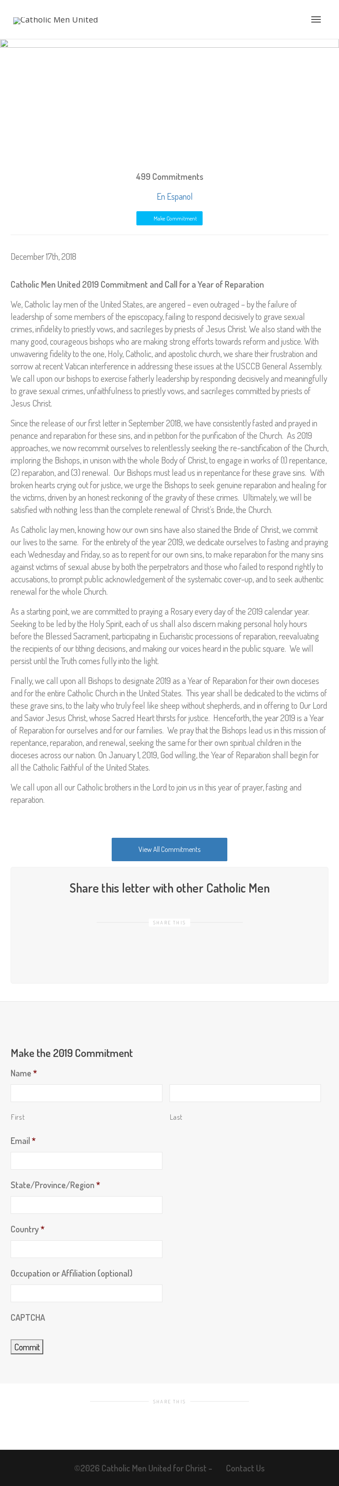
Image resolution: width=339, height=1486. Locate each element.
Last (176, 1116)
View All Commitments (169, 849)
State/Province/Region (55, 1184)
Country (28, 1229)
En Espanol (174, 196)
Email (23, 1140)
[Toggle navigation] (316, 19)
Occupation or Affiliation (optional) (71, 1273)
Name (24, 1073)
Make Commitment (174, 218)
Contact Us (245, 1468)
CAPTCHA (28, 1317)
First (18, 1116)
